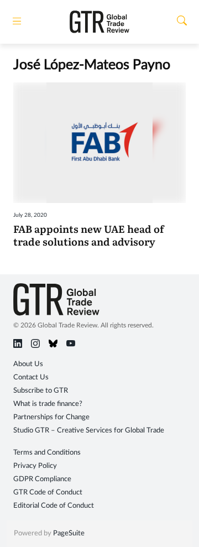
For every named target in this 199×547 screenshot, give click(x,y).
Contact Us (31, 377)
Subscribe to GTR (40, 390)
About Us (28, 364)
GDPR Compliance (42, 479)
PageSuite (69, 533)
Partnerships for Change (51, 417)
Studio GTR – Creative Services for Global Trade (88, 430)
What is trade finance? (47, 404)
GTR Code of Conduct (47, 492)
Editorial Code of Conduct (53, 505)
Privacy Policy (35, 466)
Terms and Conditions (47, 452)
